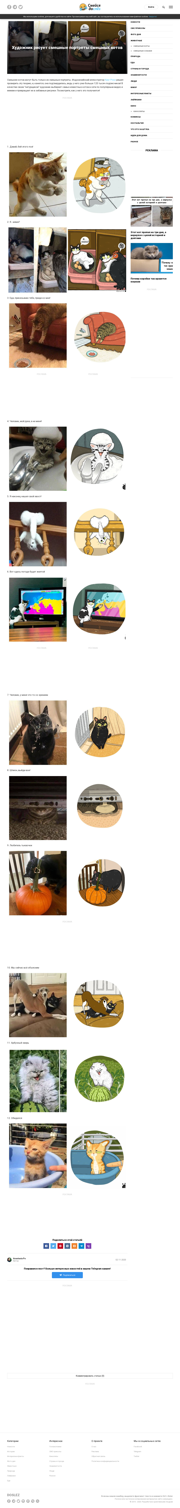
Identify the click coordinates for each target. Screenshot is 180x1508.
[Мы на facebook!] (9, 7)
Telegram (137, 1451)
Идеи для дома (139, 135)
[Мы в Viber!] (32, 1501)
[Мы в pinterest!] (28, 1501)
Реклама (95, 1451)
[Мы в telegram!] (13, 1501)
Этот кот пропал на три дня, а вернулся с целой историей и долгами (148, 235)
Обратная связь (98, 1456)
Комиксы (136, 117)
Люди (134, 81)
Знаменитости (139, 75)
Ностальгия (137, 123)
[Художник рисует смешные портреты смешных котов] (88, 1246)
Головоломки (55, 1447)
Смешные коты (141, 46)
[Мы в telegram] (15, 7)
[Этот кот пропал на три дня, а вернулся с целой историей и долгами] (152, 211)
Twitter (136, 1456)
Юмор (134, 87)
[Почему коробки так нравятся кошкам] (152, 258)
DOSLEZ (13, 1495)
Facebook (138, 1447)
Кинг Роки (110, 79)
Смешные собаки (142, 51)
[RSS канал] (37, 1501)
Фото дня (136, 34)
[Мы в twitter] (20, 7)
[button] (46, 1246)
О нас (94, 1447)
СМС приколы (138, 28)
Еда (133, 62)
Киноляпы (139, 111)
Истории (11, 1451)
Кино (133, 106)
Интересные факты (141, 93)
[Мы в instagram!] (23, 1501)
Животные (136, 41)
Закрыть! (153, 16)
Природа (135, 56)
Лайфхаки (136, 100)
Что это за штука (140, 129)
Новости (135, 22)
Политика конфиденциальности (105, 1461)
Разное (134, 142)
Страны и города (140, 69)
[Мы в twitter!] (18, 1501)
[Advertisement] (67, 120)
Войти (151, 7)
